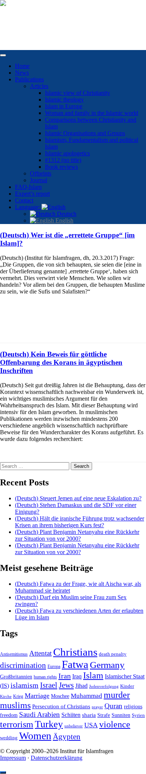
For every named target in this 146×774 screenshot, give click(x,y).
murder (117, 695)
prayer (97, 707)
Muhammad (86, 695)
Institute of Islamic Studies (31, 16)
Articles (39, 86)
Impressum (13, 758)
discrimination (23, 665)
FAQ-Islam (28, 187)
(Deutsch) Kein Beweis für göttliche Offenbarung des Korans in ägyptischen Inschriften (61, 362)
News (22, 72)
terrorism (16, 724)
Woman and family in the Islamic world (91, 113)
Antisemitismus (14, 654)
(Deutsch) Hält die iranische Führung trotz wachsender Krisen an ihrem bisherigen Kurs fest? (79, 521)
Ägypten (66, 736)
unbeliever (73, 726)
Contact (24, 200)
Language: (28, 207)
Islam (93, 675)
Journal (38, 180)
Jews (66, 685)
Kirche (6, 696)
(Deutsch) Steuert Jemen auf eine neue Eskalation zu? (78, 498)
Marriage (37, 695)
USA (91, 725)
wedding (9, 737)
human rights (45, 677)
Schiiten (70, 715)
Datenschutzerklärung (56, 758)
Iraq (77, 676)
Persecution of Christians (61, 706)
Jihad (81, 686)
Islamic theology (64, 99)
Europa (54, 666)
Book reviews (61, 167)
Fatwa (75, 664)
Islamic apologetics (67, 153)
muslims (15, 705)
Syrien (138, 715)
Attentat (40, 653)
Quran (113, 706)
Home (22, 66)
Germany (107, 664)
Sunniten (121, 715)
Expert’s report (32, 193)
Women (35, 736)
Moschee (60, 696)
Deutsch (65, 214)
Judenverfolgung (104, 686)
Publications (29, 79)
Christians (75, 652)
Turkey (49, 724)
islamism (24, 685)
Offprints (40, 173)
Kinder (127, 686)
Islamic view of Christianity (77, 93)
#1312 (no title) (63, 160)
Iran (64, 676)
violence (114, 724)
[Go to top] (3, 772)
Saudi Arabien (39, 714)
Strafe (103, 715)
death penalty (113, 654)
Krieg (18, 696)
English (63, 220)
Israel (48, 685)
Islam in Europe (63, 106)
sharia (89, 715)
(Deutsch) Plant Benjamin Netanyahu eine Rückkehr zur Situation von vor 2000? (77, 535)
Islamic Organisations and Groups (85, 133)
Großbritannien (16, 677)
